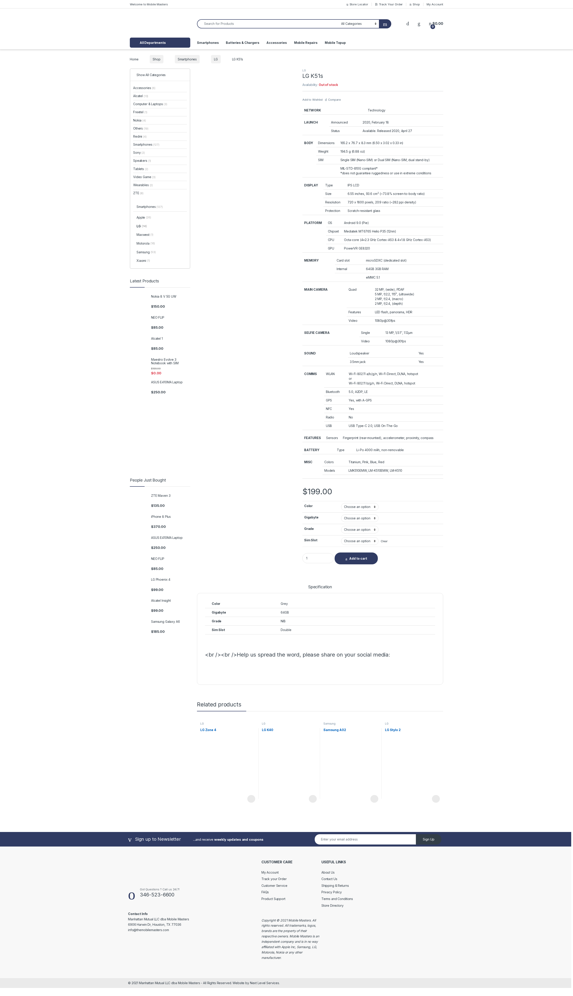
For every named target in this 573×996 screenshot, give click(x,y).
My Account (435, 4)
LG (216, 59)
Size (328, 194)
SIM (320, 160)
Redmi (140, 136)
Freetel (140, 112)
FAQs (265, 892)
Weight (323, 151)
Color (308, 506)
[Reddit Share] (263, 669)
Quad (352, 289)
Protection (332, 211)
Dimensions (326, 143)
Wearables (143, 185)
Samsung (329, 723)
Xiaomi (143, 260)
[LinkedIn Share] (241, 669)
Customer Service (274, 885)
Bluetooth (333, 392)
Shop (416, 4)
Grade (309, 529)
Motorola (146, 243)
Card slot (343, 260)
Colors (329, 462)
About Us (328, 872)
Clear (384, 541)
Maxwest (145, 235)
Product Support (273, 899)
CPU (331, 240)
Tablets (140, 169)
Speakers (142, 160)
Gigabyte (311, 517)
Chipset (333, 231)
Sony (139, 152)
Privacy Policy (331, 892)
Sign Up (428, 839)
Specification (320, 587)
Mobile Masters (299, 920)
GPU (331, 248)
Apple (144, 217)
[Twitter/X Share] (220, 669)
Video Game (144, 177)
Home (134, 59)
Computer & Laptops (150, 104)
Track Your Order (391, 4)
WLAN (330, 374)
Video (353, 320)
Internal (342, 269)
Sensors (332, 438)
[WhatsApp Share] (252, 669)
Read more (251, 799)
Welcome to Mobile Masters (149, 4)
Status (335, 131)
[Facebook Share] (209, 669)
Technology (376, 110)
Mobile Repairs (306, 43)
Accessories (276, 43)
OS (330, 223)
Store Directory (332, 905)
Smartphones (208, 43)
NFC (329, 409)
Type (329, 185)
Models (329, 470)
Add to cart (358, 558)
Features (355, 312)
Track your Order (274, 879)
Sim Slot (310, 540)
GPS (329, 400)
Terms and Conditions (337, 899)
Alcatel (140, 96)
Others (140, 128)
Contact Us (329, 879)
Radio (330, 417)
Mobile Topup (335, 43)
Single (365, 333)
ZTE (138, 193)
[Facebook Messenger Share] (231, 669)
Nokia (139, 120)
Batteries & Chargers (242, 43)
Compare (334, 99)
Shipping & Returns (335, 885)
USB (329, 426)
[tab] (320, 589)
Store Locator (359, 4)
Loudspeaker (359, 353)
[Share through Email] (273, 669)
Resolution (332, 202)
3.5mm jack (358, 362)
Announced (339, 122)
